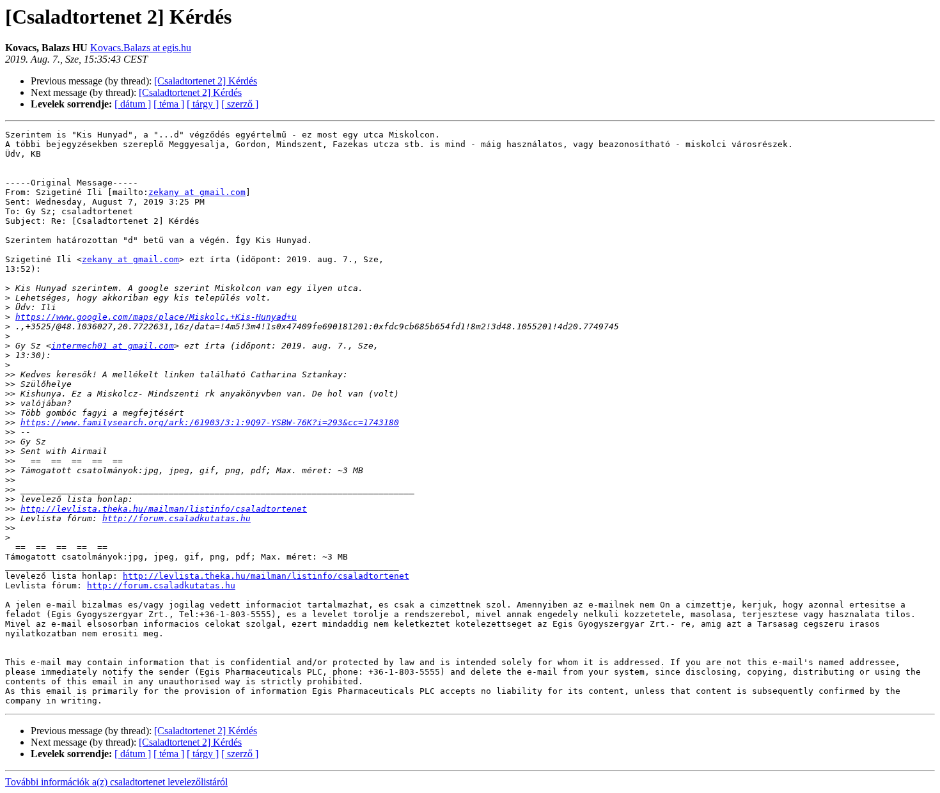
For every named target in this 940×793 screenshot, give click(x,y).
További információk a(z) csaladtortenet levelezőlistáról (116, 781)
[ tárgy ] (203, 103)
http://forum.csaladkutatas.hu (176, 518)
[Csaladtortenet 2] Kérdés (205, 80)
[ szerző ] (239, 103)
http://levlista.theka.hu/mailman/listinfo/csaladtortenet (163, 509)
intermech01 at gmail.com (112, 345)
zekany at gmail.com (197, 192)
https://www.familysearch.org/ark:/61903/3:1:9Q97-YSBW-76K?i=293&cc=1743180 (209, 422)
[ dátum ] (132, 103)
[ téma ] (168, 103)
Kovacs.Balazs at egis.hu (140, 47)
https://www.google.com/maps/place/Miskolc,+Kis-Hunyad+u (156, 317)
